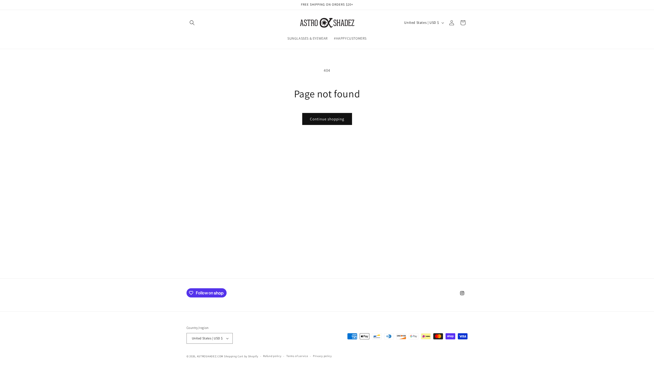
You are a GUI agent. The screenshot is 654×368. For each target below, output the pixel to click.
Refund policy (272, 356)
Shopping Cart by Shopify (241, 356)
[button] (192, 22)
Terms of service (297, 356)
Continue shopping (327, 119)
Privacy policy (322, 356)
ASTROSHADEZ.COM (210, 356)
